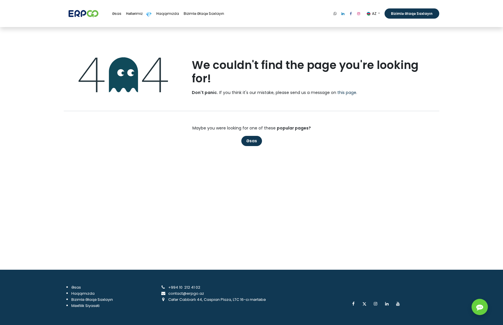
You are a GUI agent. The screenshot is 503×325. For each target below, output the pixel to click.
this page (346, 92)
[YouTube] (398, 304)
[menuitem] (117, 14)
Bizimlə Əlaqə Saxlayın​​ (412, 13)
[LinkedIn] (342, 13)
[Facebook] (350, 13)
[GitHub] (335, 13)
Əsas (251, 141)
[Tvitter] (364, 304)
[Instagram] (358, 13)
